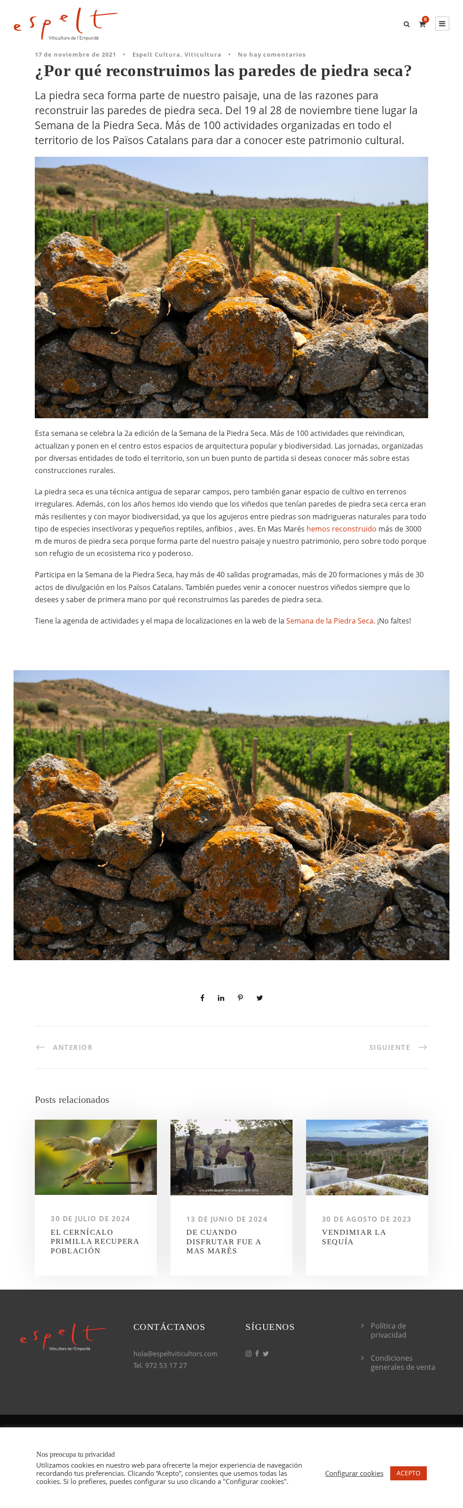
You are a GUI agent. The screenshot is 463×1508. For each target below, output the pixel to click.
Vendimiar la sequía (354, 1237)
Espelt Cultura (156, 54)
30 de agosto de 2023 (367, 1218)
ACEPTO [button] (408, 1473)
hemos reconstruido (342, 529)
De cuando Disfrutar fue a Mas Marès (223, 1241)
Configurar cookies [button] (354, 1473)
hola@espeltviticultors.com (175, 1353)
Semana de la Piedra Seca (329, 621)
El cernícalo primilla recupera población (95, 1241)
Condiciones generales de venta (403, 1362)
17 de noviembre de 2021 (75, 54)
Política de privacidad (388, 1330)
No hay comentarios (272, 54)
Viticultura (203, 54)
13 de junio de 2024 (227, 1218)
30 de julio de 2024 (91, 1218)
